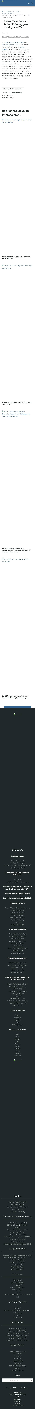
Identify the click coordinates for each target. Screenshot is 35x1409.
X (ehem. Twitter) (25, 36)
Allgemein (4, 36)
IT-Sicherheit (17, 1274)
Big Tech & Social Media (14, 36)
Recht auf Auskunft (17, 860)
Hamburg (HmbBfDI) (17, 994)
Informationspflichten (17, 924)
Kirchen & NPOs (17, 1209)
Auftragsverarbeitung (17, 910)
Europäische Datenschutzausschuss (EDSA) (17, 1255)
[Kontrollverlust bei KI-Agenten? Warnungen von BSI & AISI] (17, 332)
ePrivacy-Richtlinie (17, 1242)
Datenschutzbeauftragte (18, 917)
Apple (17, 1034)
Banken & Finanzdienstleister (17, 1202)
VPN (17, 1022)
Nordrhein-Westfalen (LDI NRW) (17, 1001)
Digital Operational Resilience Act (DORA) (17, 1237)
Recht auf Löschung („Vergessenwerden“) (17, 865)
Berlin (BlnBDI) (17, 989)
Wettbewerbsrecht (17, 1370)
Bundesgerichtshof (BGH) (17, 1331)
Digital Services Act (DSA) (17, 1239)
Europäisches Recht (17, 1267)
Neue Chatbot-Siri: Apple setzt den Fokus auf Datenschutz (16, 257)
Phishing (17, 1292)
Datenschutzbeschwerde (17, 936)
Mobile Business (17, 946)
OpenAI (17, 1046)
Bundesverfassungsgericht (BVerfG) (17, 1333)
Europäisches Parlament (17, 1262)
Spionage (17, 1363)
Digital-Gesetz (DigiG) (17, 1232)
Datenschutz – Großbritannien (17, 965)
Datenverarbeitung (17, 920)
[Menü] (32, 3)
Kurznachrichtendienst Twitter (15, 42)
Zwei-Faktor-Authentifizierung (12, 92)
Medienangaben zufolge (10, 45)
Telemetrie (17, 1018)
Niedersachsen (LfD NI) (17, 998)
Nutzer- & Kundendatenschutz (17, 948)
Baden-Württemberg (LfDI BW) (17, 984)
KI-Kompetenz (17, 1313)
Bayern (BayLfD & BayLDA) (17, 986)
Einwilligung (17, 922)
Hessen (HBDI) (17, 996)
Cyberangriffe (17, 1280)
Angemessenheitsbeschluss (17, 963)
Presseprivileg (17, 1358)
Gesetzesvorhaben (17, 1269)
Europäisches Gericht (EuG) (18, 1338)
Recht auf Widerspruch (17, 868)
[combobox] (15, 1380)
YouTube (17, 1053)
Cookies (17, 1015)
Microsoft (17, 1044)
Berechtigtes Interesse (17, 913)
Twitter (20, 89)
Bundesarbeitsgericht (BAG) (17, 1328)
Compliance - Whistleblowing (17, 1223)
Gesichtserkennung (17, 943)
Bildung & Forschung (17, 1204)
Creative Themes (24, 1388)
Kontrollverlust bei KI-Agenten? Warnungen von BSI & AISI (17, 403)
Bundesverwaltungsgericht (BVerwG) (18, 1336)
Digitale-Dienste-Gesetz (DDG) (17, 1230)
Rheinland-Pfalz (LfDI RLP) (17, 1003)
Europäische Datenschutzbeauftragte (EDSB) (17, 1257)
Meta (17, 1041)
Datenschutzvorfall (17, 939)
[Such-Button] (31, 1380)
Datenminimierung (17, 915)
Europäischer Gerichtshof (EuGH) (17, 1340)
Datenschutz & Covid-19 (17, 1351)
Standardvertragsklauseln (17, 972)
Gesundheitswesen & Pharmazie (17, 1207)
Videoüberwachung (17, 953)
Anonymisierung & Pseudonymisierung (17, 908)
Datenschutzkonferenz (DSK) (17, 991)
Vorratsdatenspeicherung (17, 1366)
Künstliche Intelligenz (17, 1302)
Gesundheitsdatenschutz (17, 941)
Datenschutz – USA (17, 967)
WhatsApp (17, 1056)
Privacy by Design (17, 950)
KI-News (17, 1315)
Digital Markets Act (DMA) (17, 1234)
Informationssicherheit (17, 1287)
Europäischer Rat (17, 1264)
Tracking (17, 1020)
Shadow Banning (17, 1361)
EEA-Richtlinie (17, 1354)
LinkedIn (17, 1039)
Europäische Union (17, 1249)
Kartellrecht (17, 1356)
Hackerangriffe (17, 1285)
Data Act (17, 1227)
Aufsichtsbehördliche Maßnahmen (17, 882)
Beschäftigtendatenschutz (17, 934)
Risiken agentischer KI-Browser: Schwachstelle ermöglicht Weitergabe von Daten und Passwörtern (16, 550)
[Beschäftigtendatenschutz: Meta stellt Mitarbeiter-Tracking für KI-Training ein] (17, 625)
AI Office (17, 1308)
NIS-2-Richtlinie (17, 1290)
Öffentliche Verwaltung (17, 1212)
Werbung (17, 1368)
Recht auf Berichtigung (17, 863)
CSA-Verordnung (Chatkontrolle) (17, 1225)
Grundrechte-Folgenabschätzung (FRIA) (18, 1310)
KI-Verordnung (17, 1317)
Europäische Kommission (17, 1260)
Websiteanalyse (17, 1025)
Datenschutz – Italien (17, 970)
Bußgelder (17, 879)
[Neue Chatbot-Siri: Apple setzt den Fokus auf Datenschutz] (17, 186)
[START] (2, 11)
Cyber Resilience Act (17, 1283)
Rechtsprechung (17, 1322)
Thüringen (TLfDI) (17, 1005)
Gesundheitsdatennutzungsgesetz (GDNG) (17, 1244)
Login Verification (8, 89)
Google (17, 1036)
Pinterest (17, 1048)
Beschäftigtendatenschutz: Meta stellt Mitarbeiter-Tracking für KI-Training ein (15, 697)
